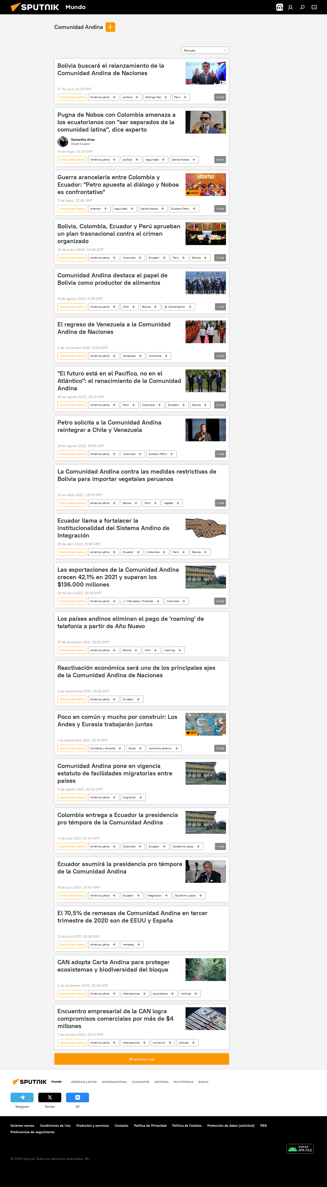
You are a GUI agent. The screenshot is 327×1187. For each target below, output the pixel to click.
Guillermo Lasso (183, 846)
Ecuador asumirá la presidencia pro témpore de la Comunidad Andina (119, 867)
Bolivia (196, 257)
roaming (169, 650)
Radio (203, 1082)
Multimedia (183, 1082)
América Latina (99, 97)
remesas (128, 944)
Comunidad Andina (78, 26)
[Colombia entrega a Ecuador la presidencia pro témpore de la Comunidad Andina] (206, 822)
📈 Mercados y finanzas (138, 601)
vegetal (168, 503)
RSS (263, 1125)
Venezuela (129, 356)
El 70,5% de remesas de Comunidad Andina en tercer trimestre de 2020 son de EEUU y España (132, 916)
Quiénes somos (22, 1125)
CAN (126, 306)
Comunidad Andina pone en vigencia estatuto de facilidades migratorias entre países (114, 773)
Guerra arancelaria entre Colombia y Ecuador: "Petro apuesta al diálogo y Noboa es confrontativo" (118, 184)
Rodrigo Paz (153, 97)
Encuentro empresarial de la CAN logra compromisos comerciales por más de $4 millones (115, 1018)
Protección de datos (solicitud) (231, 1125)
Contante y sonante (102, 748)
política (127, 97)
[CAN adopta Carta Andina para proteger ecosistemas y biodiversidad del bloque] (206, 969)
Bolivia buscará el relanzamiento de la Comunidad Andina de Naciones (110, 69)
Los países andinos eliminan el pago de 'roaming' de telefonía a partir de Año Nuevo (130, 622)
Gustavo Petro (180, 208)
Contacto (121, 1125)
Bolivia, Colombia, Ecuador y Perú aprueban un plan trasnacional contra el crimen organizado (118, 233)
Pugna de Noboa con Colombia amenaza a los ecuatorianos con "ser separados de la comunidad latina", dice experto (116, 122)
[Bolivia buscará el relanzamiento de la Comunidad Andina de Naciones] (206, 73)
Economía (141, 1082)
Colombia (129, 257)
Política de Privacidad (150, 1125)
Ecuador (154, 257)
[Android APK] (300, 1149)
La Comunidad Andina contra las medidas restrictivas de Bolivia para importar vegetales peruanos (136, 475)
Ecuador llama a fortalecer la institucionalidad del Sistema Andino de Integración (113, 528)
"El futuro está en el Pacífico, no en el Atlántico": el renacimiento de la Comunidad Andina (119, 381)
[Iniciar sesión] (290, 7)
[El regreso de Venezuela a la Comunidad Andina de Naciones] (206, 331)
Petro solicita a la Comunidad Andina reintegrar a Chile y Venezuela (109, 426)
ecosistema (160, 993)
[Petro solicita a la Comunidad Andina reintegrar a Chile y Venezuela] (206, 430)
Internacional (131, 993)
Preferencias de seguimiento (33, 1132)
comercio (159, 1042)
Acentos (95, 208)
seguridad (152, 159)
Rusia (132, 748)
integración (154, 895)
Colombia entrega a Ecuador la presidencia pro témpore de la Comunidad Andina (117, 818)
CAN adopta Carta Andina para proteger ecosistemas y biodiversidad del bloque (113, 965)
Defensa (161, 1082)
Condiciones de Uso (55, 1125)
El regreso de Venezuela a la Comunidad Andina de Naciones (114, 328)
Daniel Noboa (180, 159)
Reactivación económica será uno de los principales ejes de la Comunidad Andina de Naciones (136, 671)
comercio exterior (160, 748)
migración (129, 797)
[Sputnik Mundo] (36, 13)
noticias (186, 993)
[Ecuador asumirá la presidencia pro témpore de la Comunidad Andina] (206, 871)
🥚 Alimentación (174, 306)
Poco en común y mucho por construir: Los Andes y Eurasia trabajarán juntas (117, 720)
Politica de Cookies (187, 1125)
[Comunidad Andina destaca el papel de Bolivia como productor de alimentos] (206, 282)
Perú (177, 97)
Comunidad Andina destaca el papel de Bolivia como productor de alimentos (112, 278)
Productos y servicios (92, 1125)
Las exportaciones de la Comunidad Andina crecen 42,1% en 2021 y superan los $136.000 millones (118, 577)
